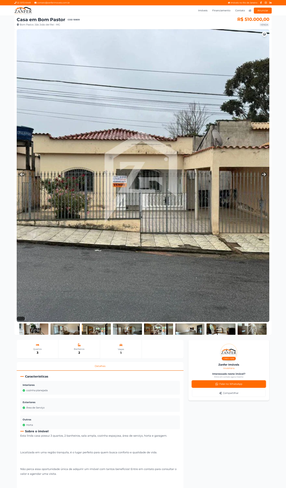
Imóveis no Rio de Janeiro (244, 2)
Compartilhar (230, 393)
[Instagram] (266, 2)
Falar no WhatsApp (231, 384)
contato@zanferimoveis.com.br (53, 2)
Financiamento (221, 10)
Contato (240, 10)
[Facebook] (261, 2)
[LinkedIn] (270, 2)
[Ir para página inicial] (23, 10)
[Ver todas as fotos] (264, 34)
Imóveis (202, 10)
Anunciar (262, 10)
